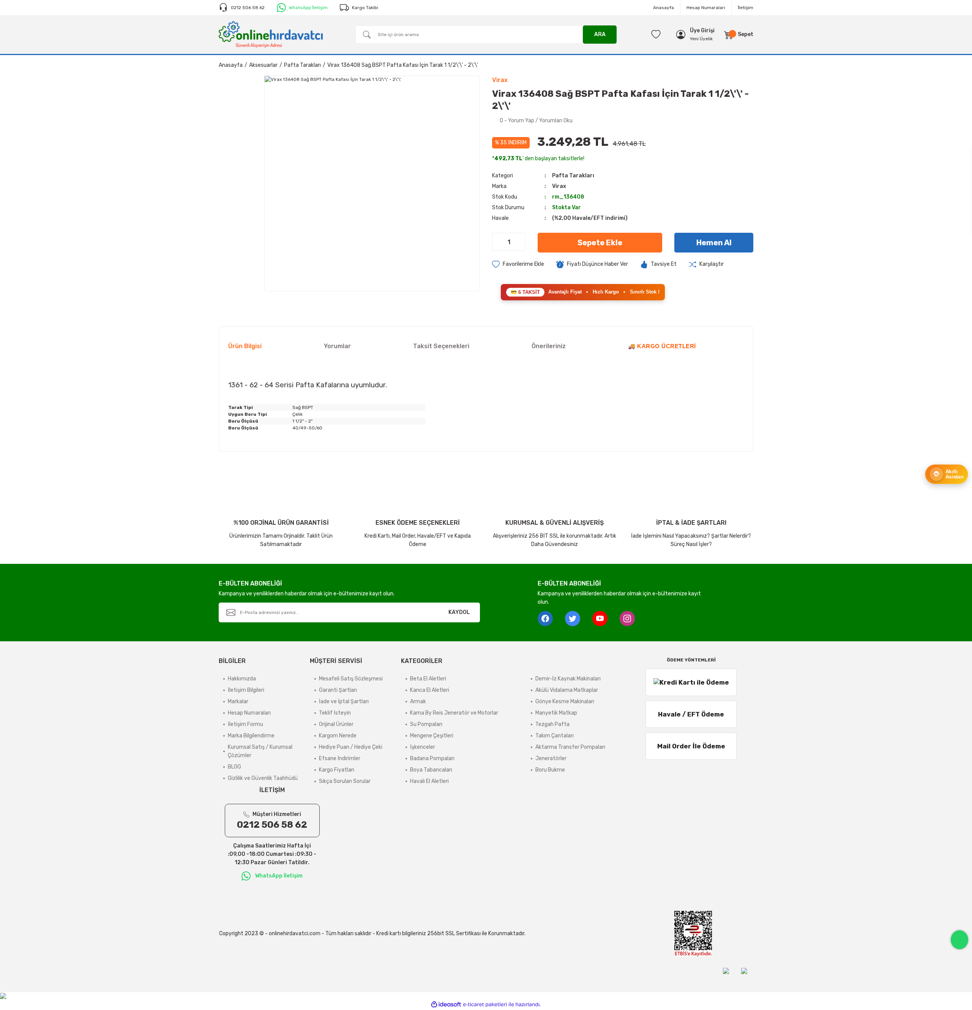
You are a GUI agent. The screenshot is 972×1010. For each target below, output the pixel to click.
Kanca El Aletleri (429, 690)
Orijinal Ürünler (336, 724)
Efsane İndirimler (339, 758)
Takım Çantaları (554, 735)
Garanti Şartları (338, 690)
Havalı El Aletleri (429, 781)
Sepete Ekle (600, 242)
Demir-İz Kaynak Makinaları (568, 678)
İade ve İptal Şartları (344, 701)
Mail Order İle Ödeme (691, 746)
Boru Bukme (550, 770)
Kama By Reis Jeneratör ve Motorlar (454, 713)
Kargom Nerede (338, 735)
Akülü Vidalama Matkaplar (566, 690)
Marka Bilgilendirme (251, 735)
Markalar (238, 701)
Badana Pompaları (432, 758)
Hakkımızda (242, 678)
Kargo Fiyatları (336, 770)
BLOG (234, 767)
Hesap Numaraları (705, 7)
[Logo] (271, 34)
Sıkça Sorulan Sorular (345, 781)
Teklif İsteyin (335, 713)
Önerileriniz (549, 346)
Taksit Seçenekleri (441, 346)
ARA (600, 34)
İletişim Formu (245, 724)
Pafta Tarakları (573, 175)
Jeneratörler (550, 758)
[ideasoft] (446, 1004)
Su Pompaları (426, 724)
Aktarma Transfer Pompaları (570, 747)
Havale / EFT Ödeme (691, 714)
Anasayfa (663, 7)
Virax (559, 186)
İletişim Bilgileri (246, 690)
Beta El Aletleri (428, 678)
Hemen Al (714, 242)
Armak (418, 701)
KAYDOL (459, 612)
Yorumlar (337, 346)
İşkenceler (422, 747)
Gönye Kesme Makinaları (564, 701)
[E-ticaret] (485, 1004)
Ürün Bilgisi (245, 346)
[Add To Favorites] (518, 264)
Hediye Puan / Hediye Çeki (350, 747)
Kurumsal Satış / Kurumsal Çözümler (260, 751)
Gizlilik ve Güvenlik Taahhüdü (263, 778)
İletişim (745, 7)
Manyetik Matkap (556, 713)
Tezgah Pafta (552, 724)
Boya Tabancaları (431, 770)
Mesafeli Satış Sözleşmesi (351, 678)
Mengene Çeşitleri (431, 735)
